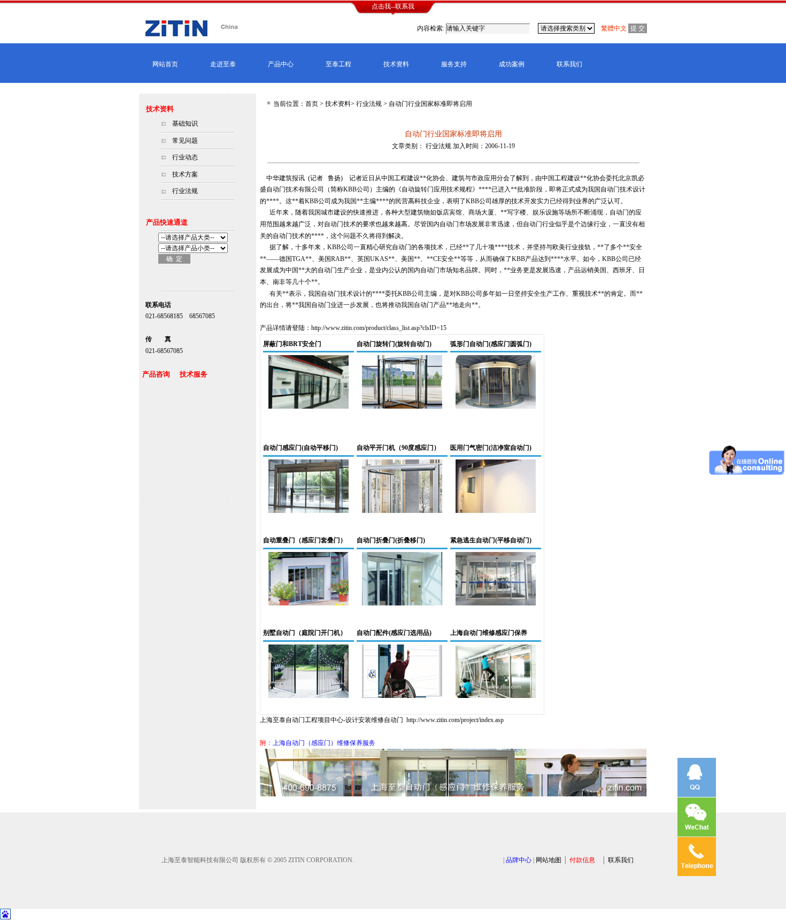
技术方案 (185, 174)
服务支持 (454, 64)
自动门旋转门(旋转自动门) (394, 344)
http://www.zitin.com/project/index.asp (455, 720)
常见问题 (185, 140)
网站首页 (165, 64)
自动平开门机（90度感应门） (398, 447)
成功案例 (512, 64)
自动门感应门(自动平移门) (300, 447)
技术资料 (396, 64)
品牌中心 (518, 860)
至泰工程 (338, 64)
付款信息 (582, 860)
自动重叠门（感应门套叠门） (304, 540)
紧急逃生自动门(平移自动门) (490, 540)
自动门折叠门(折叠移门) (391, 540)
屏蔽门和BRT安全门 (292, 344)
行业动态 (185, 157)
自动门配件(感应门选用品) (394, 632)
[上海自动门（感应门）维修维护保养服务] (453, 794)
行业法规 (185, 191)
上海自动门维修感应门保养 (488, 632)
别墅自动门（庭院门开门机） (304, 632)
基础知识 (185, 123)
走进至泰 (223, 64)
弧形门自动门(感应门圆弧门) (490, 344)
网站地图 (548, 860)
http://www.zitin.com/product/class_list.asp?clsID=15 (378, 328)
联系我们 (569, 64)
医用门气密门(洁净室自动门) (490, 447)
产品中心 (281, 64)
